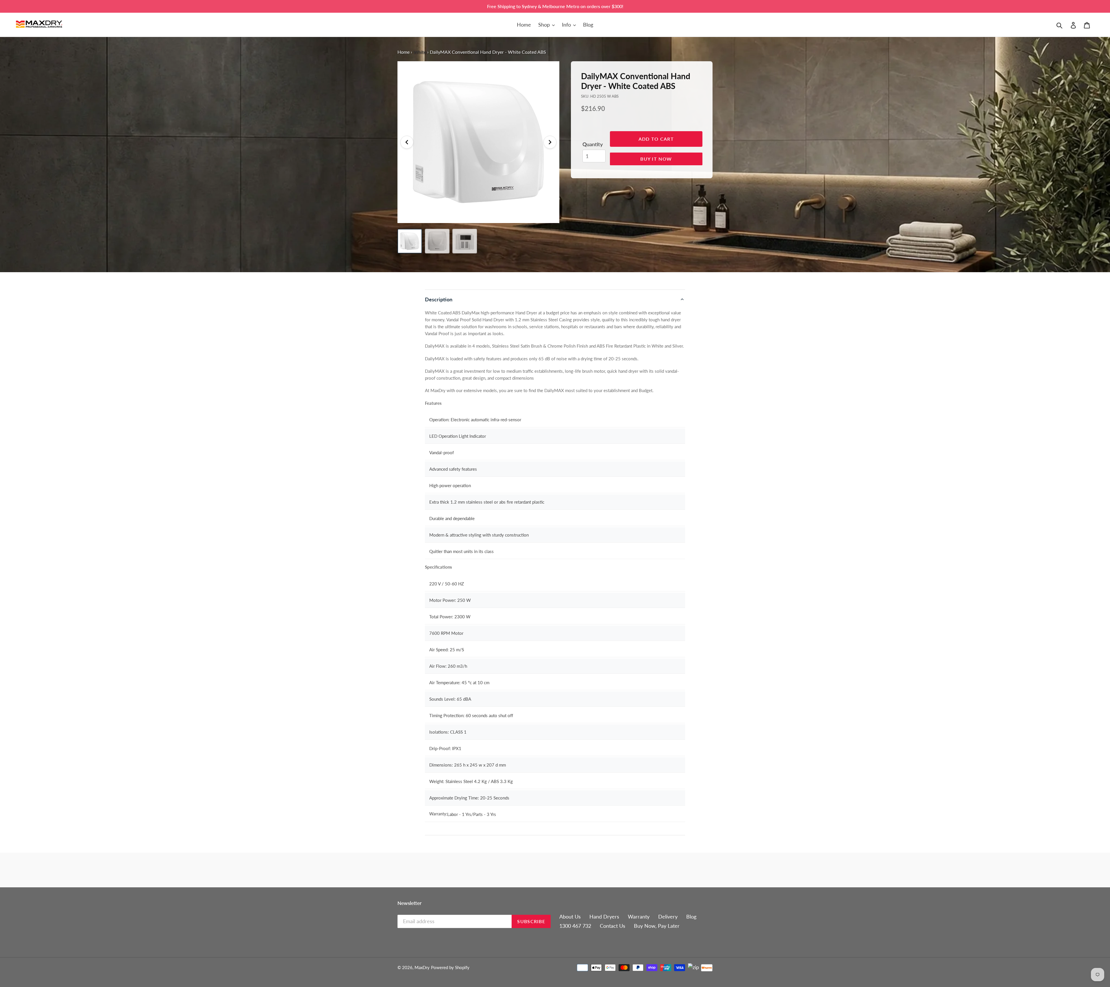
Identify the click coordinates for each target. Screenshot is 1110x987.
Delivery (668, 916)
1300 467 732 (575, 926)
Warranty (639, 916)
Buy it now (656, 159)
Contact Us (612, 926)
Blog (691, 916)
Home (403, 52)
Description (438, 299)
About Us (570, 916)
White (419, 52)
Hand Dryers (604, 916)
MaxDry (422, 967)
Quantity (592, 144)
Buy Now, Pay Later (657, 926)
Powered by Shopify (450, 967)
